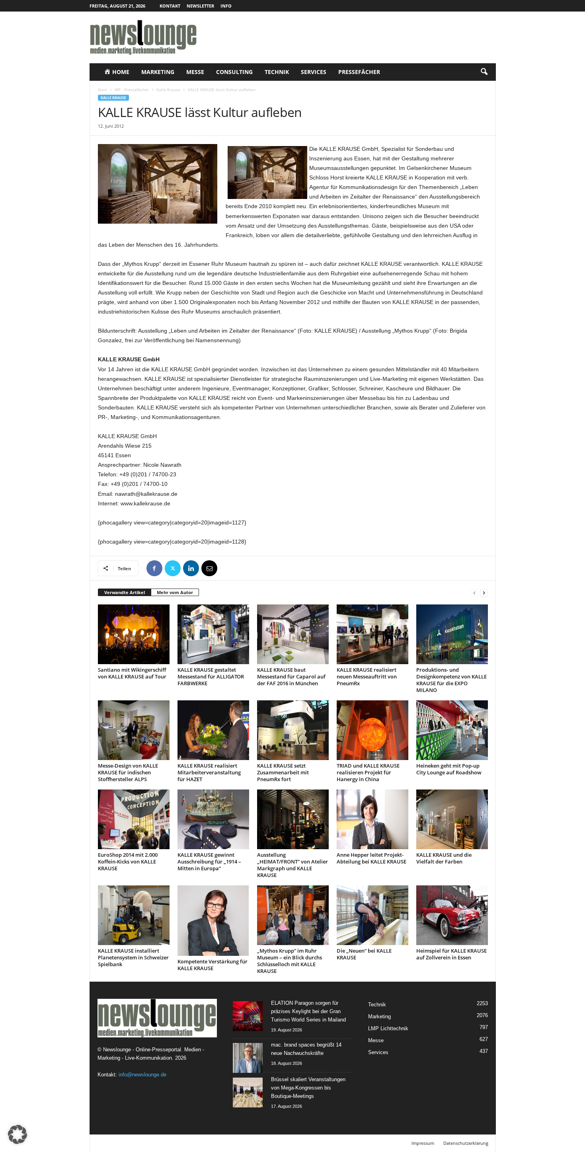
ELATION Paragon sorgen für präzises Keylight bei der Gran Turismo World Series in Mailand (308, 1011)
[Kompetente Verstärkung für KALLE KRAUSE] (213, 920)
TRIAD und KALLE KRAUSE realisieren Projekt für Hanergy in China (368, 772)
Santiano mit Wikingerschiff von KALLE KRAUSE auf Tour (132, 673)
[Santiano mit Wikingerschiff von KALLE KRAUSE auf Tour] (134, 634)
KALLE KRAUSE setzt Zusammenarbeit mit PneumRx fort (283, 772)
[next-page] (484, 593)
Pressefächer (359, 72)
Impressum (422, 1143)
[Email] (209, 568)
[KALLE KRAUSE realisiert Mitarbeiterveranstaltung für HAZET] (213, 730)
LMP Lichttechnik (388, 1028)
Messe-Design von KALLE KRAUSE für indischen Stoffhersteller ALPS (128, 772)
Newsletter (200, 6)
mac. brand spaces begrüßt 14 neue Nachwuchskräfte (306, 1049)
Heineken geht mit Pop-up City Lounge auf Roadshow (449, 769)
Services (313, 72)
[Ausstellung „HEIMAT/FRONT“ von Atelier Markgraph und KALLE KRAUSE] (293, 819)
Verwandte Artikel (124, 592)
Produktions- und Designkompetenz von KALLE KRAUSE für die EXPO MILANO (451, 680)
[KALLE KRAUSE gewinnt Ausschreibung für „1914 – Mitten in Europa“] (213, 819)
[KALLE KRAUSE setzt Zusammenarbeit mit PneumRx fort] (293, 730)
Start (102, 89)
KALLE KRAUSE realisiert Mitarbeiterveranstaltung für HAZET (209, 772)
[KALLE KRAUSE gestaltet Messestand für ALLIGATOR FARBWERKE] (213, 634)
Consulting (234, 72)
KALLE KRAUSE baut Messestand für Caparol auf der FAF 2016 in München (291, 676)
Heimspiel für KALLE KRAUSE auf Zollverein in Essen (451, 954)
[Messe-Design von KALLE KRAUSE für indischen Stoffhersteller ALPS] (134, 730)
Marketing (157, 72)
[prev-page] (474, 593)
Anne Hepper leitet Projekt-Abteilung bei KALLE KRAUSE (371, 858)
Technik (277, 72)
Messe (195, 72)
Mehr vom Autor (175, 592)
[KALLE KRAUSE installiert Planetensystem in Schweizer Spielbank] (134, 915)
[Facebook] (154, 568)
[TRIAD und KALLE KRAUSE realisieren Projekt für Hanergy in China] (372, 730)
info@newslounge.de (142, 1075)
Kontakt (170, 6)
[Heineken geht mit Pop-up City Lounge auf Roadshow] (452, 730)
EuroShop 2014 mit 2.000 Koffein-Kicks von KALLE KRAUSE (128, 861)
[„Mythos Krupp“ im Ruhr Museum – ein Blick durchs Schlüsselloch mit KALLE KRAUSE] (293, 915)
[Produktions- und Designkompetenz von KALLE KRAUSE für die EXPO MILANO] (452, 634)
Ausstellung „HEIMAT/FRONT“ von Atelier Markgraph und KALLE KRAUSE (292, 865)
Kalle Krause (168, 89)
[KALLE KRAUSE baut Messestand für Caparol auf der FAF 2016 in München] (293, 634)
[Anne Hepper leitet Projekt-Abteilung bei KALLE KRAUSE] (372, 819)
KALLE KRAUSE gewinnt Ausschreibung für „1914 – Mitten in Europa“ (209, 861)
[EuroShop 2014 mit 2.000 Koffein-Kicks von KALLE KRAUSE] (134, 819)
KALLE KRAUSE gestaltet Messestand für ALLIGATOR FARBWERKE (210, 676)
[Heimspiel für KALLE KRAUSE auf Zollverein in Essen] (452, 915)
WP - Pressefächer (132, 89)
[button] (484, 72)
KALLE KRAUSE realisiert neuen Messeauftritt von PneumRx (367, 676)
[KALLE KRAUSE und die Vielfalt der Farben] (452, 819)
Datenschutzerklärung (465, 1143)
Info (226, 6)
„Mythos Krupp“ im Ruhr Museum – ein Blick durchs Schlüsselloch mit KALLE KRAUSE (289, 961)
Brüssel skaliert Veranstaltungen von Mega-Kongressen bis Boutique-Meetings (308, 1087)
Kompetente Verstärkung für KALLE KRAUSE (212, 965)
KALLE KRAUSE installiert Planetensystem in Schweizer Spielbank (133, 957)
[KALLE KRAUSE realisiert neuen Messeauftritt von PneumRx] (372, 634)
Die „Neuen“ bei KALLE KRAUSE (364, 954)
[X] (173, 568)
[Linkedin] (191, 568)
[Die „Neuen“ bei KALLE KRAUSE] (372, 915)
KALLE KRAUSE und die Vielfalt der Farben (444, 858)
